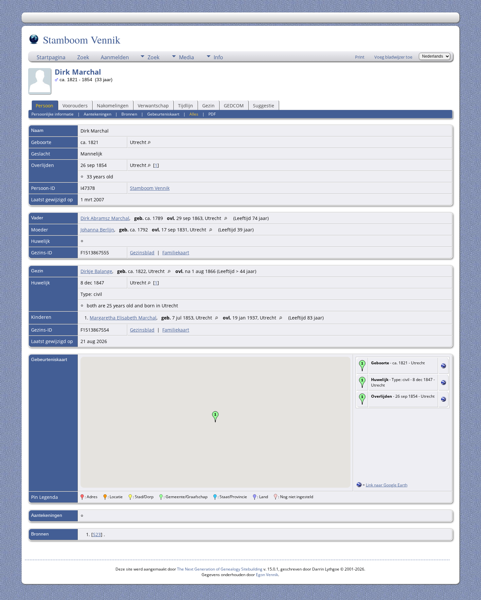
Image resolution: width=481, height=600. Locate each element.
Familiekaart (175, 252)
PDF (212, 114)
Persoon (44, 105)
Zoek (83, 57)
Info (218, 57)
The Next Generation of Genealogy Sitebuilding (219, 569)
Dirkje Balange (96, 271)
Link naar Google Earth (386, 485)
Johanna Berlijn (97, 230)
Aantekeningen (97, 114)
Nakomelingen (113, 105)
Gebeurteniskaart (163, 114)
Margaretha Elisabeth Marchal (123, 318)
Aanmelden (115, 57)
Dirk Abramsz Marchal (104, 218)
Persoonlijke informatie (52, 114)
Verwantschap (153, 105)
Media (186, 57)
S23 (97, 534)
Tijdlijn (185, 105)
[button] (215, 416)
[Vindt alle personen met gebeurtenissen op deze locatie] (149, 142)
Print (360, 57)
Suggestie (263, 105)
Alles (193, 114)
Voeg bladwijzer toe (393, 57)
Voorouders (75, 105)
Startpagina (51, 57)
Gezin (208, 105)
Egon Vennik (267, 574)
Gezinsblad (142, 252)
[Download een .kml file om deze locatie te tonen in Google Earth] (443, 366)
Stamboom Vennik (81, 39)
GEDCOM (234, 105)
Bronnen (129, 114)
